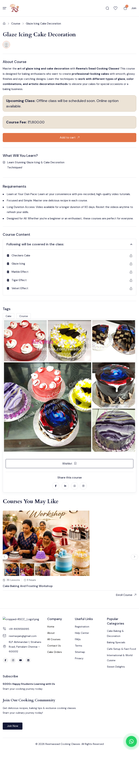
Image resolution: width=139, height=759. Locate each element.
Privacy (79, 658)
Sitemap (80, 652)
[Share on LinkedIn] (65, 486)
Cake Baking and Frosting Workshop (28, 586)
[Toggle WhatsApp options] (131, 741)
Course (15, 23)
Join (133, 8)
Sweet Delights (116, 666)
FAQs (78, 639)
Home (50, 626)
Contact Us (54, 645)
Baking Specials (116, 642)
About (51, 633)
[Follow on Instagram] (83, 486)
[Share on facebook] (55, 486)
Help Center (82, 633)
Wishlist (67, 463)
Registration (82, 626)
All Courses (53, 639)
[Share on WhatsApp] (74, 486)
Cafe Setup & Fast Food (121, 648)
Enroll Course (124, 595)
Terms (78, 645)
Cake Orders (54, 652)
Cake (8, 316)
